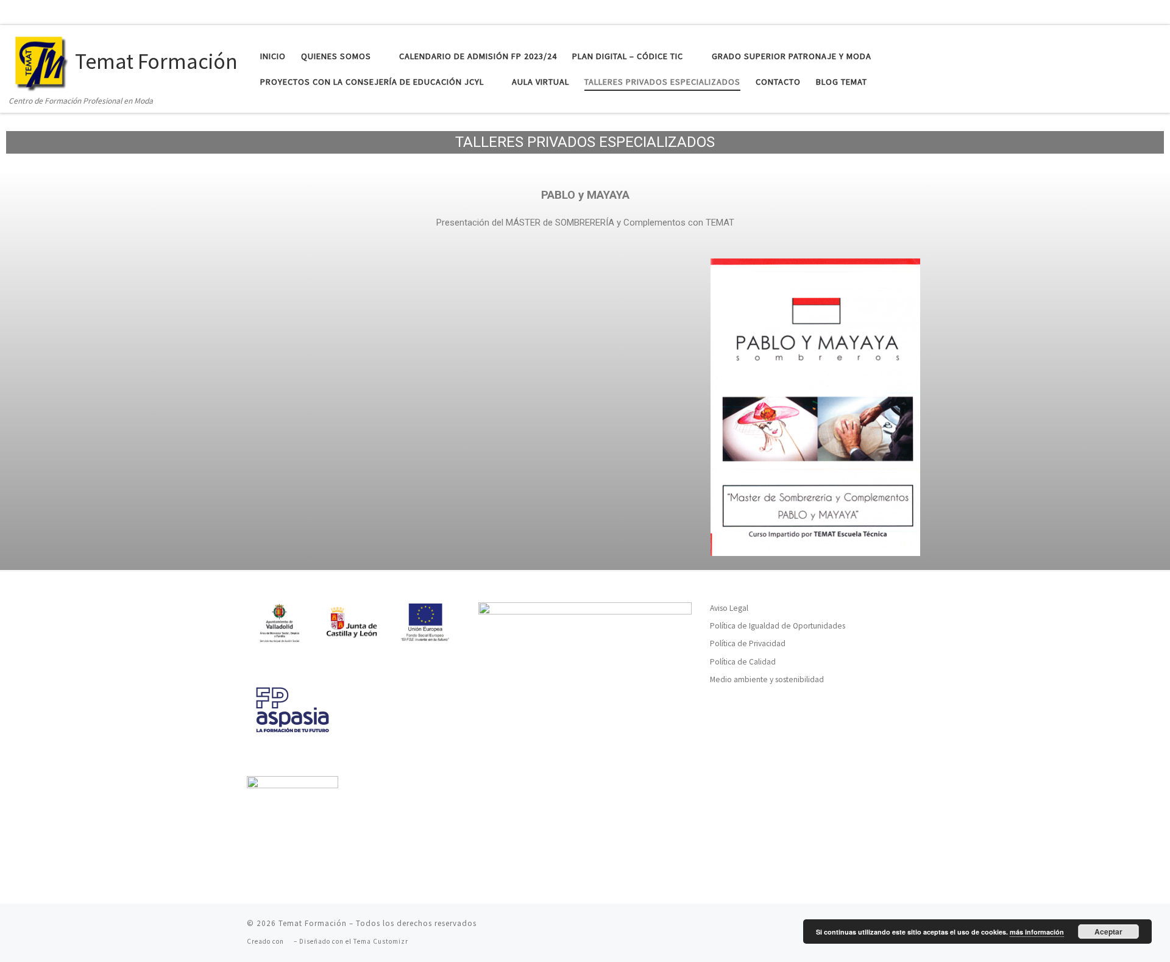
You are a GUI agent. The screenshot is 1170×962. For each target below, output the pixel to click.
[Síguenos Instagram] (1134, 11)
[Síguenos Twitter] (1112, 11)
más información (1037, 931)
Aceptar (1108, 931)
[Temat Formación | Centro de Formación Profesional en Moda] (40, 59)
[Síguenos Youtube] (1155, 11)
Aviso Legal (729, 608)
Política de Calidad (743, 662)
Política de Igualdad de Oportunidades (777, 626)
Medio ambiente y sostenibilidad (767, 679)
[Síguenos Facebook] (1091, 11)
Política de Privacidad (747, 643)
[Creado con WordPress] (289, 941)
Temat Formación (312, 923)
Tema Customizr (380, 941)
